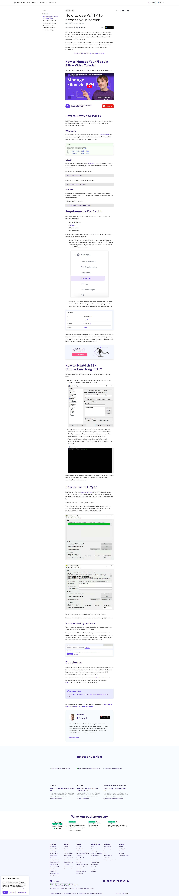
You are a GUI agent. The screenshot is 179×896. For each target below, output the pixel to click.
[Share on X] (123, 11)
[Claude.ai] (77, 27)
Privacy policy (64, 888)
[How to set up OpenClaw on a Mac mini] (63, 775)
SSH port (72, 225)
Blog (105, 853)
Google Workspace (54, 873)
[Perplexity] (84, 27)
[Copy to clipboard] (120, 11)
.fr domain (66, 864)
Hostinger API (79, 873)
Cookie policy (20, 888)
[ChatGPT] (74, 27)
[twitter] (114, 881)
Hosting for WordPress (55, 848)
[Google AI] (79, 27)
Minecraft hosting (54, 864)
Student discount (108, 855)
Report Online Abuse (123, 855)
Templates (78, 855)
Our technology (107, 848)
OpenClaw (52, 869)
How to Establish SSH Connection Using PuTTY (49, 26)
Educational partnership (96, 853)
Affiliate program (95, 851)
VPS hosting (53, 851)
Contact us (121, 853)
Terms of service (79, 888)
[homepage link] (19, 2)
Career (105, 851)
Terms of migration (95, 862)
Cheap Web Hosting (54, 875)
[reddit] (121, 881)
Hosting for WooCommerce (56, 860)
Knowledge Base (122, 848)
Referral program (95, 855)
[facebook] (108, 881)
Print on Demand (80, 860)
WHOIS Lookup (67, 855)
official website (105, 135)
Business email (53, 855)
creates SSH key (86, 492)
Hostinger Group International (110, 860)
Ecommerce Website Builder (83, 853)
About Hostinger (107, 846)
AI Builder (78, 846)
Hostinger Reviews (95, 848)
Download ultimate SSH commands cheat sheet (89, 53)
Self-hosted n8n (54, 853)
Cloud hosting (53, 857)
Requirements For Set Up (49, 23)
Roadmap (93, 860)
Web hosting (53, 846)
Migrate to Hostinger (81, 871)
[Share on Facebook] (125, 11)
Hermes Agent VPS (54, 866)
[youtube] (118, 881)
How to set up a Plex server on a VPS (114, 789)
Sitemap (93, 869)
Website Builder (80, 848)
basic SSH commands (98, 678)
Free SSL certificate (68, 857)
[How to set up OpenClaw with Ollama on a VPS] (89, 775)
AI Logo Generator (80, 869)
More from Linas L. (74, 737)
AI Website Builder (80, 851)
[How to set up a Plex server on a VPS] (116, 775)
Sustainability (107, 857)
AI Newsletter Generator (82, 866)
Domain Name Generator (82, 857)
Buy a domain (67, 848)
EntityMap (93, 871)
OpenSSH (91, 163)
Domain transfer (68, 860)
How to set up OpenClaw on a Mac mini (62, 789)
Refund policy (71, 888)
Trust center (94, 866)
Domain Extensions (68, 862)
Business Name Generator (82, 864)
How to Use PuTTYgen (48, 30)
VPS (73, 10)
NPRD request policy (54, 888)
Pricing (28, 2)
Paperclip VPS (53, 871)
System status (94, 864)
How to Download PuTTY (49, 20)
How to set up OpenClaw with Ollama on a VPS (87, 789)
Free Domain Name (68, 853)
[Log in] (164, 2)
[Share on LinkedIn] (128, 11)
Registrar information (89, 888)
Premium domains (68, 869)
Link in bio (78, 862)
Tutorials (68, 10)
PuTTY (67, 682)
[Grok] (82, 27)
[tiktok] (124, 881)
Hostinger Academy (123, 851)
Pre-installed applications (118, 785)
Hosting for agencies (55, 862)
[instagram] (111, 881)
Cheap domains (68, 851)
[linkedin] (104, 881)
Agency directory (95, 857)
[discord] (128, 881)
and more (76, 885)
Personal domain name (69, 866)
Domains (66, 846)
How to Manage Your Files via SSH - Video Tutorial (50, 17)
